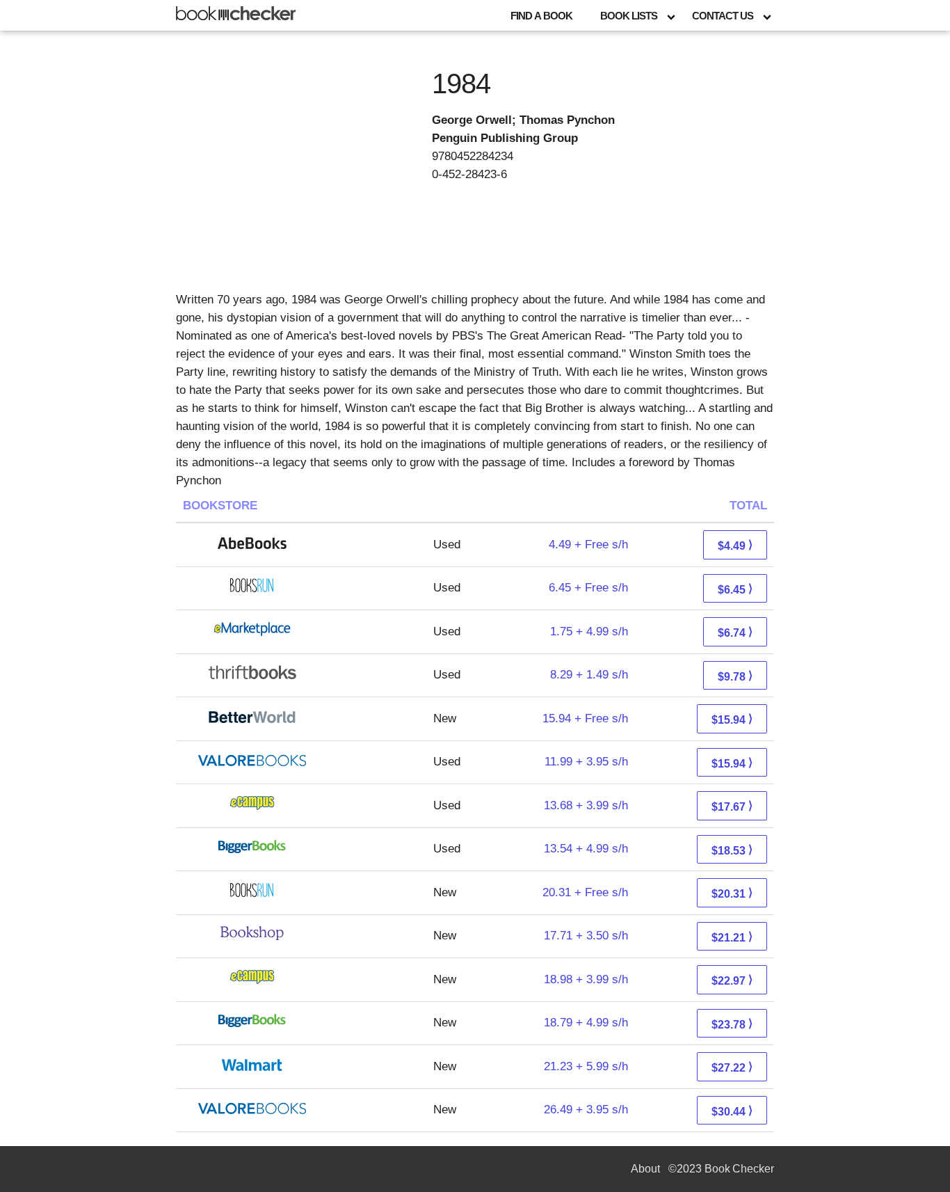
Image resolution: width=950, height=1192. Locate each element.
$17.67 (731, 806)
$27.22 (731, 1067)
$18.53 (731, 850)
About (645, 1169)
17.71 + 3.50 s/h (586, 935)
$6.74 (735, 632)
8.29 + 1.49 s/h (589, 674)
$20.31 (731, 893)
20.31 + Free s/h (585, 892)
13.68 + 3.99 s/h (586, 805)
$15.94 (731, 719)
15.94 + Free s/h (585, 718)
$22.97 (731, 980)
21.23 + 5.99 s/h (586, 1066)
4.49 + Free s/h (588, 544)
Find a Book (541, 16)
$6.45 (735, 589)
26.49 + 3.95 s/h (586, 1109)
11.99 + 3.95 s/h (586, 761)
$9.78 (735, 676)
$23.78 (731, 1024)
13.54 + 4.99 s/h (586, 848)
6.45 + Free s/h (588, 587)
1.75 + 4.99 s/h (589, 631)
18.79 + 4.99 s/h (586, 1022)
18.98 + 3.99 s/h (586, 979)
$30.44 (731, 1111)
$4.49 (735, 545)
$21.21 (731, 937)
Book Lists (628, 16)
